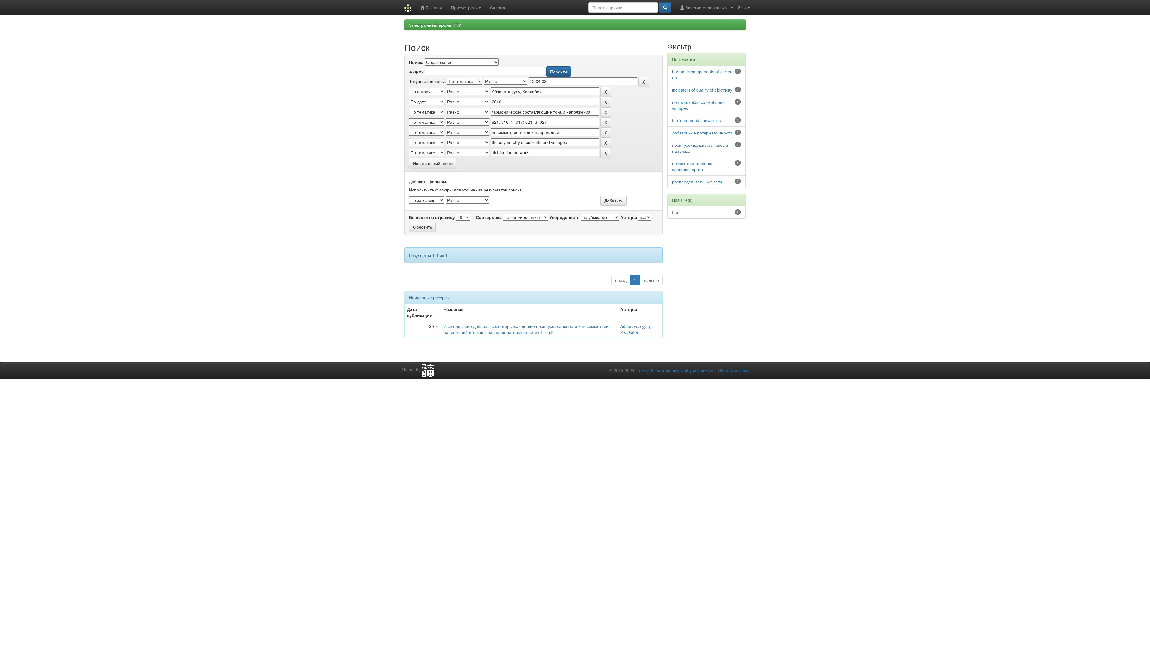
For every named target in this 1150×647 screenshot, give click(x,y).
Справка (498, 7)
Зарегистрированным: (707, 7)
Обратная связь (733, 370)
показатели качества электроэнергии (692, 166)
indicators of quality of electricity (702, 90)
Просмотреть (464, 7)
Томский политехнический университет (675, 370)
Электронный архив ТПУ (435, 25)
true (676, 212)
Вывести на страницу (432, 217)
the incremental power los (696, 120)
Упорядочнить (565, 217)
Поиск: (416, 62)
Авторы (628, 217)
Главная (433, 7)
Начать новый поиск (433, 163)
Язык (742, 7)
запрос (416, 71)
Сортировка (489, 217)
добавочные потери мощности (702, 133)
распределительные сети (697, 182)
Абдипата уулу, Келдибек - (636, 329)
